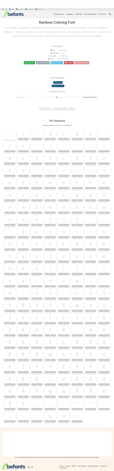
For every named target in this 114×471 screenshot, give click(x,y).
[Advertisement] (57, 443)
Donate (69, 63)
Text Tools (101, 14)
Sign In (5, 9)
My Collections (30, 9)
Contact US (103, 466)
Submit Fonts (40, 9)
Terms (61, 466)
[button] (110, 14)
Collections (78, 14)
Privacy (67, 466)
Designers (69, 14)
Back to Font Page (83, 63)
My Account (20, 9)
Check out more (43, 63)
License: (52, 59)
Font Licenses (82, 466)
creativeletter (63, 56)
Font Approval (93, 466)
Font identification (90, 14)
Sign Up (12, 9)
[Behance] (29, 467)
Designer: (53, 56)
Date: (53, 50)
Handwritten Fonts (58, 86)
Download (30, 63)
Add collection (57, 63)
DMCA (74, 466)
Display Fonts (58, 82)
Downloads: (56, 53)
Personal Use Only (63, 59)
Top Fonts (63, 468)
